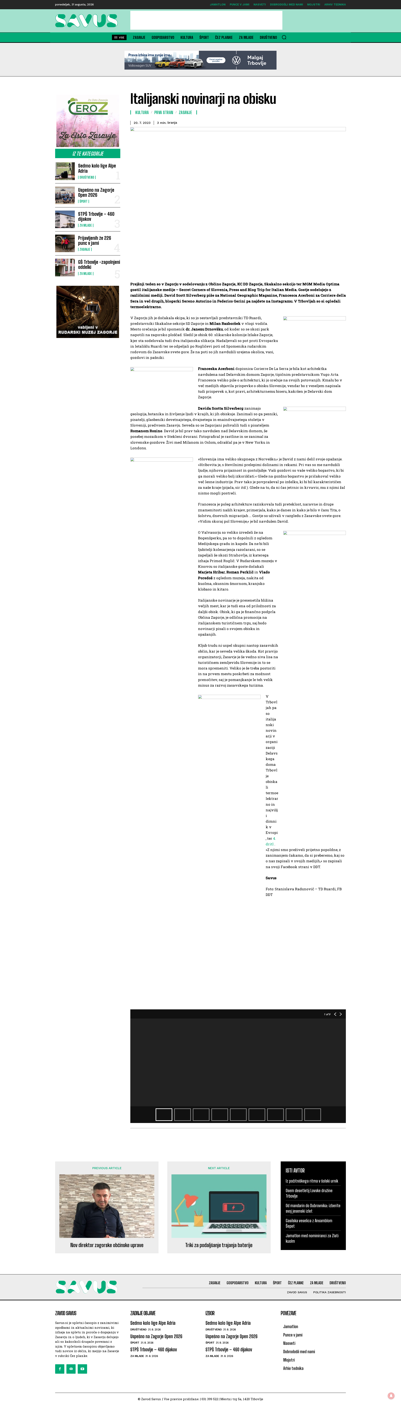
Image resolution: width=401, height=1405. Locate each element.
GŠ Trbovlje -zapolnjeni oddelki (99, 264)
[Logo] (87, 20)
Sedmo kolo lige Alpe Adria (97, 168)
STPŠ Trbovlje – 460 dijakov (96, 216)
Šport (84, 201)
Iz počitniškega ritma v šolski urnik (312, 1180)
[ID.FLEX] (200, 60)
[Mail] (71, 1368)
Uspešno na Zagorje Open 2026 (96, 192)
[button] (284, 37)
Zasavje (85, 249)
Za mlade (86, 225)
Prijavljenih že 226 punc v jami (94, 240)
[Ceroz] (87, 121)
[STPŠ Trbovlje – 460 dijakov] (65, 219)
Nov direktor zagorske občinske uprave (106, 1245)
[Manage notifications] (391, 1395)
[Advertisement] (206, 20)
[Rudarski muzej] (87, 312)
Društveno (87, 177)
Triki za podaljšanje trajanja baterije (219, 1245)
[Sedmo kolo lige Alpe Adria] (65, 171)
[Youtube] (82, 1368)
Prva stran (163, 112)
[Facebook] (59, 1368)
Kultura (142, 112)
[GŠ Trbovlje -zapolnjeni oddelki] (65, 267)
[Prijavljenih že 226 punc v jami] (65, 243)
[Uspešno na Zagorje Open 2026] (65, 195)
